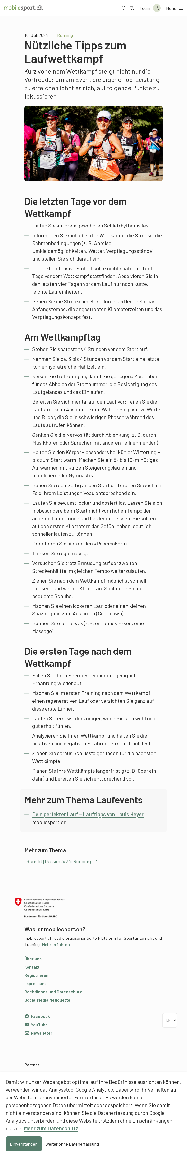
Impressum (35, 983)
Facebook (40, 1016)
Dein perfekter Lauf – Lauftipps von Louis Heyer (88, 814)
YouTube (39, 1024)
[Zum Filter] (132, 8)
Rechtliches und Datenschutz (53, 991)
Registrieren (36, 975)
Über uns (33, 958)
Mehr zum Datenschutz (51, 1128)
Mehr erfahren (56, 944)
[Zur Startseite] (23, 8)
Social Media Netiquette (47, 1000)
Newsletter (41, 1033)
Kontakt (32, 966)
